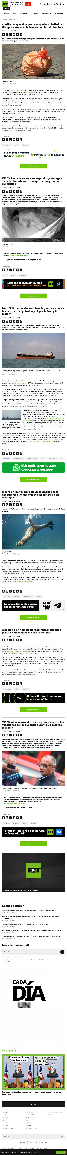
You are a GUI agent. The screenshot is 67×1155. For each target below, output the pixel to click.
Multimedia (45, 14)
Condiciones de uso (31, 1128)
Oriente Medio (52, 458)
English (39, 1148)
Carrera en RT (29, 1125)
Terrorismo (25, 145)
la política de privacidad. (15, 957)
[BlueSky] (57, 4)
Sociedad (39, 596)
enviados (29, 92)
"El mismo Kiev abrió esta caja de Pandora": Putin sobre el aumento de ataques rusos (32, 936)
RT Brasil (19, 1148)
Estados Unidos (17, 458)
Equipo (27, 1120)
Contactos (29, 1117)
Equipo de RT (59, 14)
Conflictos (6, 458)
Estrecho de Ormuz (31, 458)
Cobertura (28, 1123)
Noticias (7, 14)
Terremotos (21, 275)
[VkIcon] (44, 4)
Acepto (13, 957)
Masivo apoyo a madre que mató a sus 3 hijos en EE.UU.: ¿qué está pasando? (28, 910)
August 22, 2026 (36, 260)
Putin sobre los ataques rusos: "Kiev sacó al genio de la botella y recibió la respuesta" (32, 930)
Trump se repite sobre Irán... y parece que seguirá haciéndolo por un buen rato (31, 1093)
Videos (5, 1120)
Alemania (6, 823)
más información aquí (33, 1152)
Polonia (17, 689)
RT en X (33, 1104)
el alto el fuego (7, 435)
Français (46, 1148)
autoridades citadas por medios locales (19, 651)
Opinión (35, 14)
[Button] (40, 4)
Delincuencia (7, 689)
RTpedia (5, 1126)
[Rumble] (47, 4)
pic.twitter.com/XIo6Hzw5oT (14, 803)
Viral (14, 14)
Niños (12, 275)
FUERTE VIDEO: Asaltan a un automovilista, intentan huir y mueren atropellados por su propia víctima (32, 917)
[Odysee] (27, 1142)
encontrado (21, 90)
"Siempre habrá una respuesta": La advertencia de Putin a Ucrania (25, 924)
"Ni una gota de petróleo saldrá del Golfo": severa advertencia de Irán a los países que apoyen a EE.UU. (11, 425)
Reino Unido (6, 145)
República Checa (27, 596)
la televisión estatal (18, 383)
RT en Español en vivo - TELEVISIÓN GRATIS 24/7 (21, 890)
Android (50, 1115)
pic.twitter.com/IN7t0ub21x (18, 255)
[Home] (5, 4)
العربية (25, 1148)
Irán (43, 458)
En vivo (28, 4)
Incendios (15, 823)
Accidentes (6, 596)
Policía (16, 145)
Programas (23, 14)
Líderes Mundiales (8, 1128)
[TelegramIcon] (54, 4)
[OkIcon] (60, 4)
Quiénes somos (30, 1115)
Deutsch (32, 1148)
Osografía (9, 1050)
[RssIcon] (43, 1142)
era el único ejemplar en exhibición (21, 582)
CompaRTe (11, 1148)
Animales (16, 596)
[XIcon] (51, 4)
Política (25, 823)
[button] (33, 870)
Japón (5, 275)
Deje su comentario (33, 166)
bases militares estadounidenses (43, 441)
